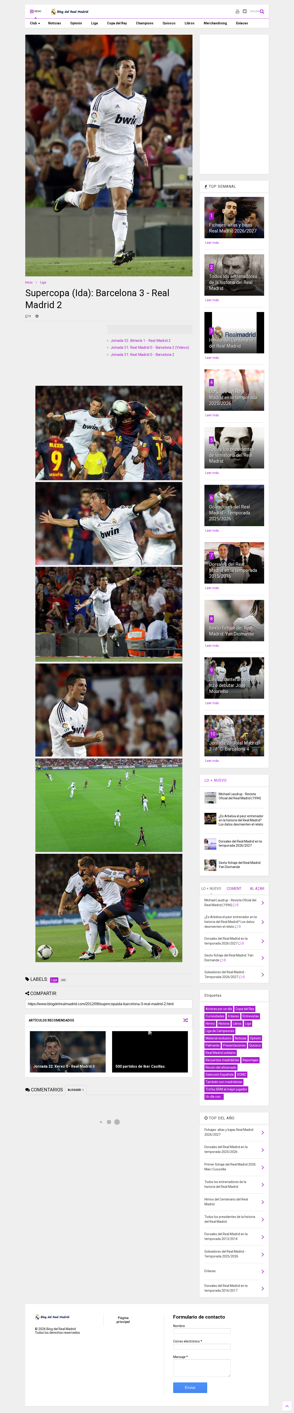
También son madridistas (224, 1082)
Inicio (29, 282)
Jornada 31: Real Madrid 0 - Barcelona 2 (142, 354)
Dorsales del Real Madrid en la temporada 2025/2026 (233, 397)
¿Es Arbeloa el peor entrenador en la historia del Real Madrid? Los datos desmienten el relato (241, 820)
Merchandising (215, 23)
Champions (144, 23)
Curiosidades (215, 1016)
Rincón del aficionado (221, 1067)
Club (33, 23)
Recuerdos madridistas (222, 1060)
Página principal (123, 1320)
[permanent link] (37, 316)
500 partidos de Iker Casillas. (141, 1066)
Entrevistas (251, 1016)
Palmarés (213, 1045)
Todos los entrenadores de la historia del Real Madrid (233, 282)
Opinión (76, 23)
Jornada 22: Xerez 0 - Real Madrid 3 (64, 1066)
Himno (210, 1023)
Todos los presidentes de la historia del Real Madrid (231, 455)
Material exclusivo (219, 1038)
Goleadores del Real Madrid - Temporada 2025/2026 (229, 513)
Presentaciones (234, 1045)
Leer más (212, 242)
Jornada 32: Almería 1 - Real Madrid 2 (140, 340)
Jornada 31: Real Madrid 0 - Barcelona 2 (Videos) (149, 347)
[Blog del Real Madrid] (69, 12)
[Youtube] (237, 11)
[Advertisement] (59, 353)
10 (212, 734)
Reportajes (250, 1060)
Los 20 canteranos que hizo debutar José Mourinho (232, 685)
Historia (223, 1023)
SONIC (241, 1074)
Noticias (54, 23)
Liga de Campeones (220, 1031)
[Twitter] (245, 11)
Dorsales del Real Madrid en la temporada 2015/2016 (233, 570)
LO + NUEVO (215, 780)
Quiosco (169, 23)
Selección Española (220, 1074)
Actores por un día (219, 1009)
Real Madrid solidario (221, 1053)
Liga (94, 23)
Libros (190, 23)
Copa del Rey (117, 23)
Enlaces (242, 23)
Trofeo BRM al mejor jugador (226, 1089)
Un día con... (214, 1096)
